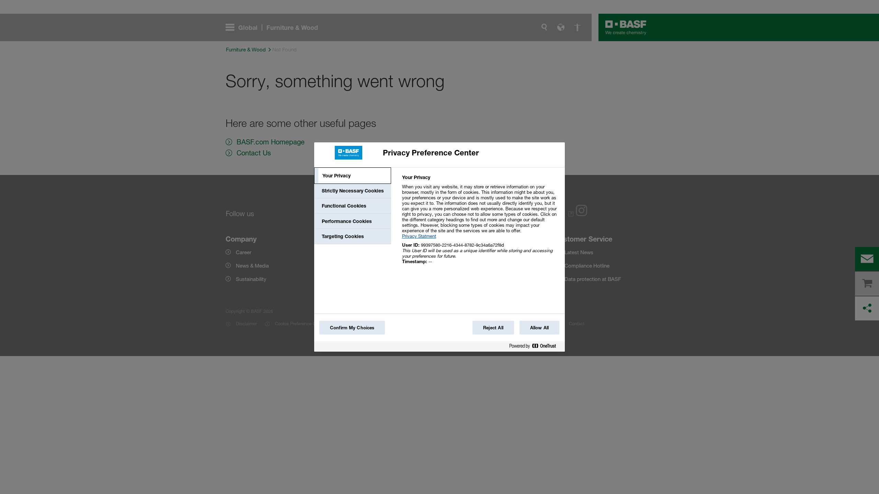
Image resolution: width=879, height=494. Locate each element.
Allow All (539, 327)
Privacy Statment (419, 236)
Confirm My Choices (352, 327)
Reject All (493, 327)
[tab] (352, 175)
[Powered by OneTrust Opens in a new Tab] (535, 347)
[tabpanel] (480, 223)
